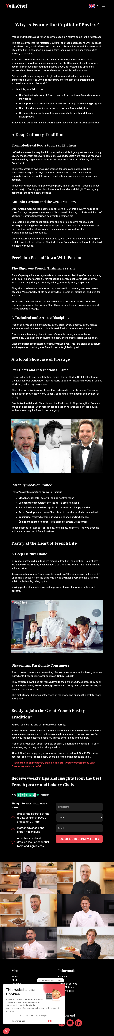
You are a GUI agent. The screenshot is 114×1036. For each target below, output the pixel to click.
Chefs (14, 980)
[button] (93, 6)
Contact (62, 976)
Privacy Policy (66, 990)
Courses (16, 983)
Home (14, 976)
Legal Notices (66, 987)
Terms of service (67, 983)
